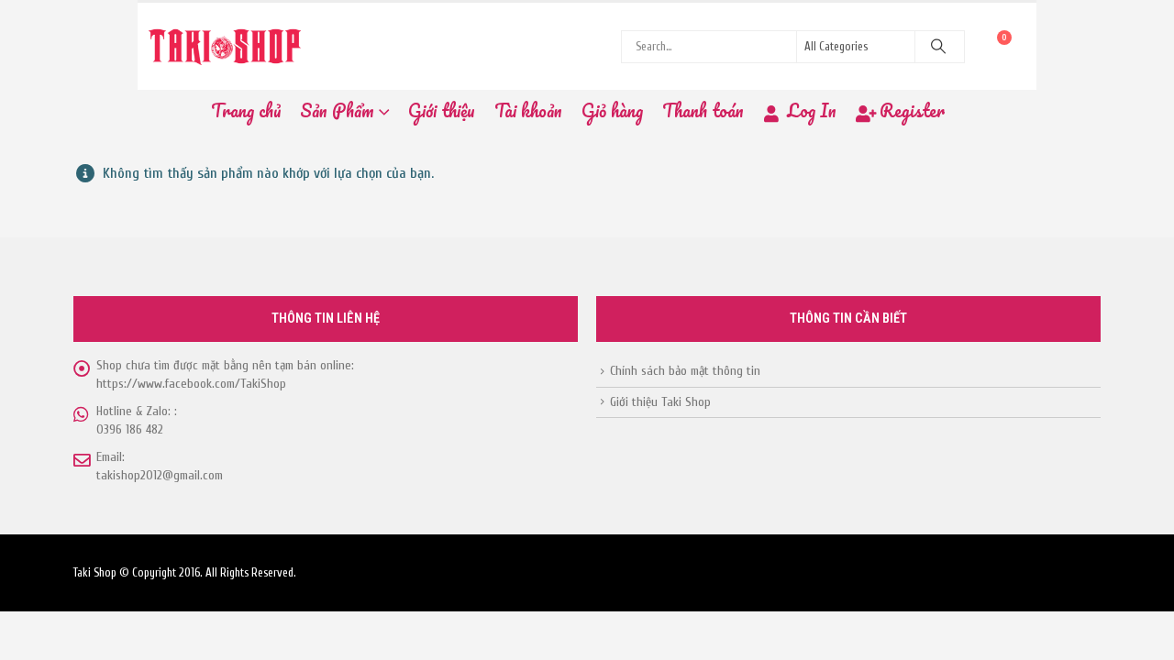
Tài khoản (528, 110)
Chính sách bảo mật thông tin (685, 371)
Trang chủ (246, 110)
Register (912, 110)
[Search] (938, 46)
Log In (811, 110)
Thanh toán (703, 110)
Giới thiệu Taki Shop (660, 402)
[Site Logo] (225, 46)
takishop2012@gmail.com (159, 475)
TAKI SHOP (142, 242)
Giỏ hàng (612, 110)
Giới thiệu (441, 110)
